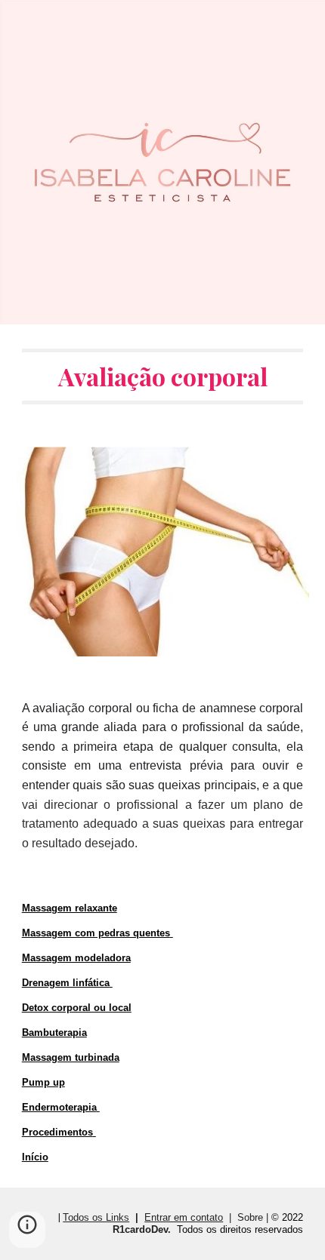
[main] (163, 376)
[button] (27, 1230)
